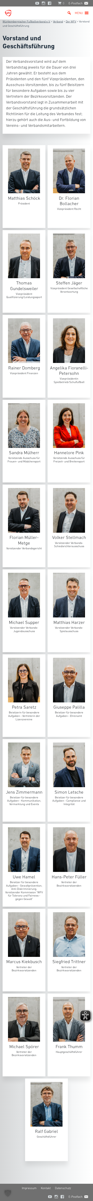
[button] (79, 12)
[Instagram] (43, 3)
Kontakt (46, 1188)
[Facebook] (50, 3)
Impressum (29, 1188)
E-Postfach (76, 3)
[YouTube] (37, 3)
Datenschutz (63, 1188)
